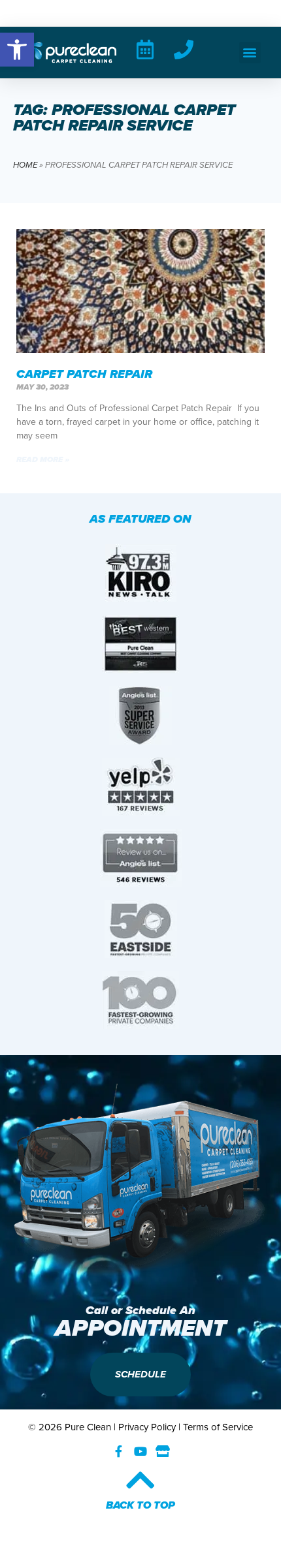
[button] (250, 52)
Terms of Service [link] (218, 1427)
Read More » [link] (42, 459)
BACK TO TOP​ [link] (140, 1505)
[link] (17, 50)
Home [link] (25, 165)
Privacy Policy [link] (147, 1427)
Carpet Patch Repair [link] (86, 373)
